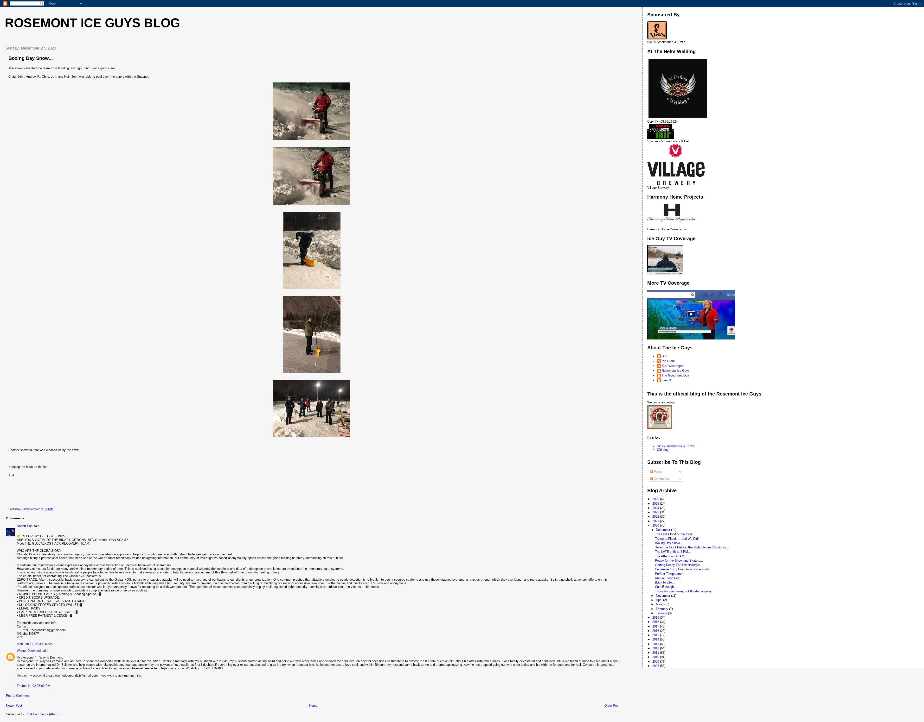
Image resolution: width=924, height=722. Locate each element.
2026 (656, 499)
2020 (656, 525)
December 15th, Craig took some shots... (683, 569)
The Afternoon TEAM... (671, 556)
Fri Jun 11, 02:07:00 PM (33, 686)
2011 (656, 652)
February (662, 609)
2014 (656, 639)
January (662, 613)
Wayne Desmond (29, 651)
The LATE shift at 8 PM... (673, 551)
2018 (656, 622)
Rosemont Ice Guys (676, 370)
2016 (656, 631)
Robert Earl (24, 526)
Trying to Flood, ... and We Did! (677, 538)
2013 (656, 644)
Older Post (611, 705)
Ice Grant (668, 361)
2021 (656, 521)
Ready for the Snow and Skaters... (679, 560)
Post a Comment (18, 695)
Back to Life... (665, 582)
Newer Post (14, 705)
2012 (656, 648)
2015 (656, 635)
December (663, 530)
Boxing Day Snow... (668, 543)
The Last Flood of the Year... (675, 534)
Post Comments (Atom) (42, 714)
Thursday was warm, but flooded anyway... (684, 591)
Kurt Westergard (673, 366)
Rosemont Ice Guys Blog (92, 23)
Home (313, 705)
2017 (656, 626)
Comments (661, 479)
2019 (656, 617)
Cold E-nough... (666, 587)
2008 (656, 666)
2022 (656, 516)
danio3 (666, 380)
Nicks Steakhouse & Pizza (675, 446)
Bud (664, 356)
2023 (656, 512)
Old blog (662, 450)
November (663, 595)
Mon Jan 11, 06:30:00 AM (34, 644)
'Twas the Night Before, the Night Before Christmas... (692, 547)
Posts (657, 471)
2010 (656, 657)
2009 (656, 661)
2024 (656, 508)
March (661, 604)
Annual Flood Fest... (669, 578)
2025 (656, 503)
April (659, 600)
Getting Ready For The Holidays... (679, 565)
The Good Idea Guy (675, 375)
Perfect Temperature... (670, 574)
